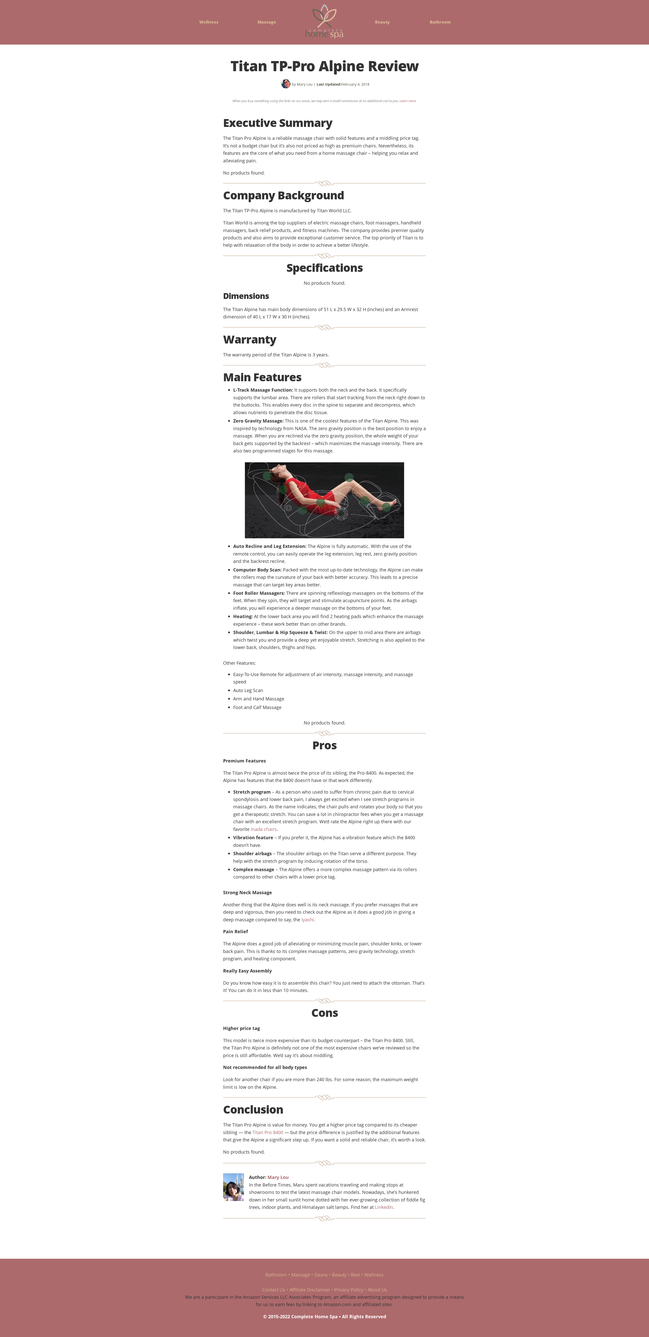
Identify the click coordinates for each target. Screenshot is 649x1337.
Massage (267, 22)
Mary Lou (278, 1177)
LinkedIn (384, 1207)
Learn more (408, 101)
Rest (355, 1274)
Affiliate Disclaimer (310, 1289)
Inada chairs (264, 829)
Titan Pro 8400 (268, 1132)
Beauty (382, 22)
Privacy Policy (348, 1289)
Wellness (209, 22)
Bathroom (440, 22)
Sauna (321, 1274)
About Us (377, 1289)
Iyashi (307, 919)
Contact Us (273, 1289)
